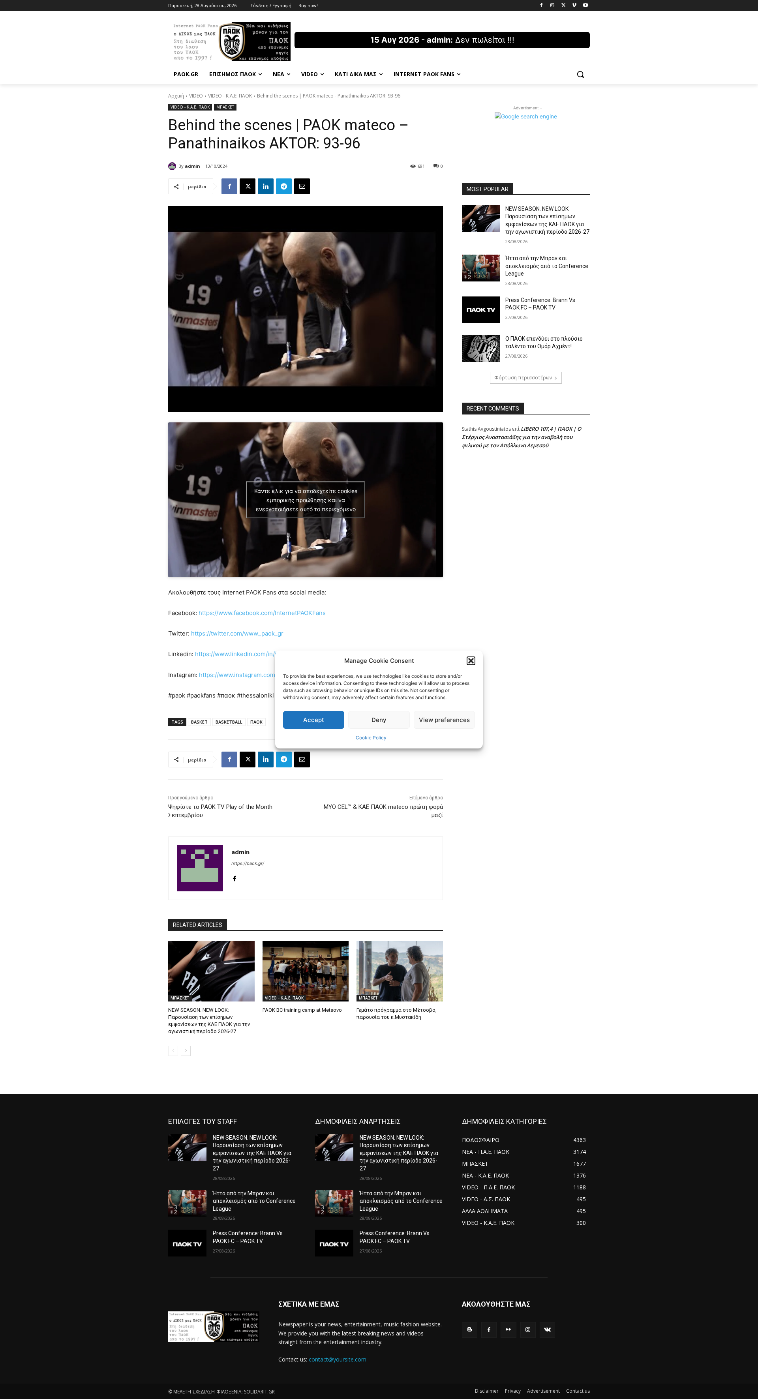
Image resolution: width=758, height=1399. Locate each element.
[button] (471, 661)
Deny (379, 720)
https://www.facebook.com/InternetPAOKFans (262, 613)
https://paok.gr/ (247, 863)
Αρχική (176, 95)
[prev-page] (173, 1051)
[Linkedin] (266, 186)
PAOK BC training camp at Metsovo (302, 1010)
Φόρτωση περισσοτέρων (523, 377)
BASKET (199, 722)
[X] (563, 5)
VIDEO (196, 95)
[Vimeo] (574, 5)
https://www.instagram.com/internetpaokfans (262, 675)
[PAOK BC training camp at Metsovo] (306, 971)
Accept (313, 720)
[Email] (302, 186)
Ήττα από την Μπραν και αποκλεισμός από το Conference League (546, 266)
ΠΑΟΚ (256, 722)
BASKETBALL (229, 722)
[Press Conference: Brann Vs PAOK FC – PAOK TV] (481, 309)
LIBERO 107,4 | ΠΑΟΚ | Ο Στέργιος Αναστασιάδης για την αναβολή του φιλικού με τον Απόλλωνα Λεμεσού (521, 437)
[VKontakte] (547, 1329)
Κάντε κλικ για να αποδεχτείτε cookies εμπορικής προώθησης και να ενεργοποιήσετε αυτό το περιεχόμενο (305, 500)
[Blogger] (469, 1329)
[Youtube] (585, 5)
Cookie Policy (371, 738)
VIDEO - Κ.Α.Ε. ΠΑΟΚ (230, 95)
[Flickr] (508, 1329)
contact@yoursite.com (337, 1359)
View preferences (444, 720)
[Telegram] (284, 186)
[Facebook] (541, 5)
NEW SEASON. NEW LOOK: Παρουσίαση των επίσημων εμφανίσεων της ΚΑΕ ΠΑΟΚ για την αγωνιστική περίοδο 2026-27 (252, 1153)
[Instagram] (552, 5)
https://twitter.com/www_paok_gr (237, 633)
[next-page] (186, 1051)
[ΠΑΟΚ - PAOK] (231, 41)
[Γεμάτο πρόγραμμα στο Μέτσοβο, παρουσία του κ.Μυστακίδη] (399, 971)
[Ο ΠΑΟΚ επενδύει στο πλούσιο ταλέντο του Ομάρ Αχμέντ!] (481, 348)
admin (192, 166)
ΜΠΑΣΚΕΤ (225, 107)
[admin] (173, 166)
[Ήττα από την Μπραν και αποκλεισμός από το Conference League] (481, 268)
